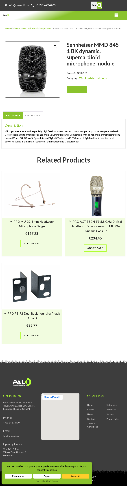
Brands (90, 409)
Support (110, 414)
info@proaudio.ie (11, 436)
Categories (111, 405)
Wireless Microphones (39, 28)
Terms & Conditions (92, 425)
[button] (116, 15)
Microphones (19, 28)
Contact (91, 419)
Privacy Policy (113, 419)
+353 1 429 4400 (11, 422)
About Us (111, 409)
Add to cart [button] (32, 243)
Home (8, 28)
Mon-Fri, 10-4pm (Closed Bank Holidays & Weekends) (14, 452)
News (90, 414)
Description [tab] (13, 115)
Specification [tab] (32, 115)
